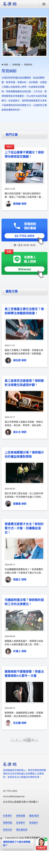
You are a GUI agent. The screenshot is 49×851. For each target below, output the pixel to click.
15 (32, 739)
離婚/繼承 (34, 815)
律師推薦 (20, 815)
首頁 (6, 64)
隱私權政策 (21, 829)
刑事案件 (7, 815)
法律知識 (16, 64)
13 (24, 739)
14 (28, 739)
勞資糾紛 (28, 64)
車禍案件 (33, 822)
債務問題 (7, 822)
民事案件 (20, 822)
